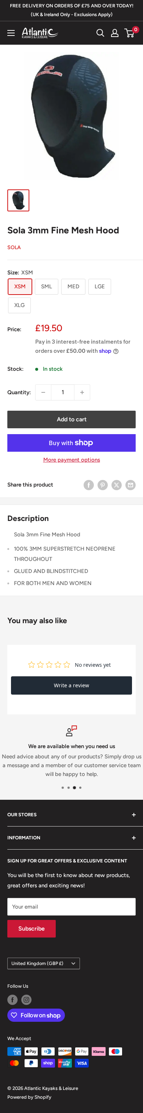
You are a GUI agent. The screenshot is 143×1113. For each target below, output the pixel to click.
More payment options (71, 459)
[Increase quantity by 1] (82, 392)
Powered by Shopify (29, 1097)
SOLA (14, 247)
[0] (129, 33)
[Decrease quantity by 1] (43, 392)
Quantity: (19, 392)
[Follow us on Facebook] (12, 1000)
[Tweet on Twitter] (116, 485)
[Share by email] (130, 485)
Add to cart (72, 419)
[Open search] (100, 33)
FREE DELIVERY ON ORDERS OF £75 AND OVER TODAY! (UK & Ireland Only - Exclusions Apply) (71, 10)
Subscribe (31, 928)
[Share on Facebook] (89, 485)
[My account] (114, 33)
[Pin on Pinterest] (103, 485)
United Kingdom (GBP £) (37, 963)
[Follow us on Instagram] (26, 1000)
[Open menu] (11, 33)
